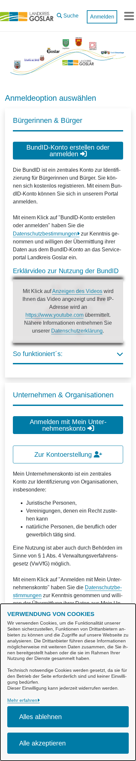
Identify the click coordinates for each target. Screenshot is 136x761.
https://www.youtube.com (54, 315)
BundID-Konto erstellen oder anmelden (68, 151)
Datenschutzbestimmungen (45, 233)
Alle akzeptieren (42, 743)
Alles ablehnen (40, 716)
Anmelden (102, 16)
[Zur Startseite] (26, 15)
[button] (67, 14)
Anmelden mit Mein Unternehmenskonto (68, 425)
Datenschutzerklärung (77, 331)
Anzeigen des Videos (77, 291)
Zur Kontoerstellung (64, 454)
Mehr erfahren (22, 700)
